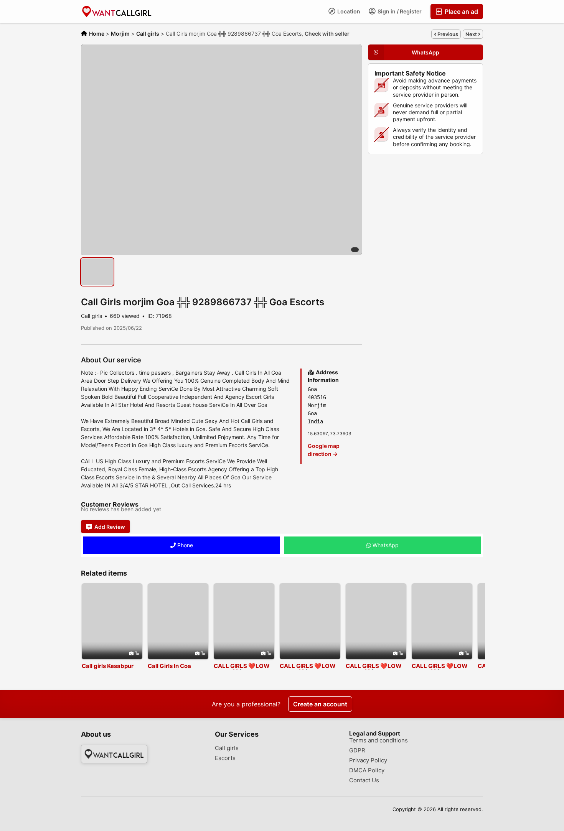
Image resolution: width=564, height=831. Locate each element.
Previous (447, 34)
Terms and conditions (378, 740)
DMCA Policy (366, 770)
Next (471, 34)
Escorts (225, 758)
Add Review (109, 526)
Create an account (320, 704)
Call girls (227, 748)
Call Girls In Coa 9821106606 (169, 669)
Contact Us (364, 780)
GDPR (357, 750)
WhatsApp (385, 545)
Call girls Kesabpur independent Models (110, 669)
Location (348, 11)
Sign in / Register (399, 11)
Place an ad (460, 11)
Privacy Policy (368, 760)
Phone (184, 545)
